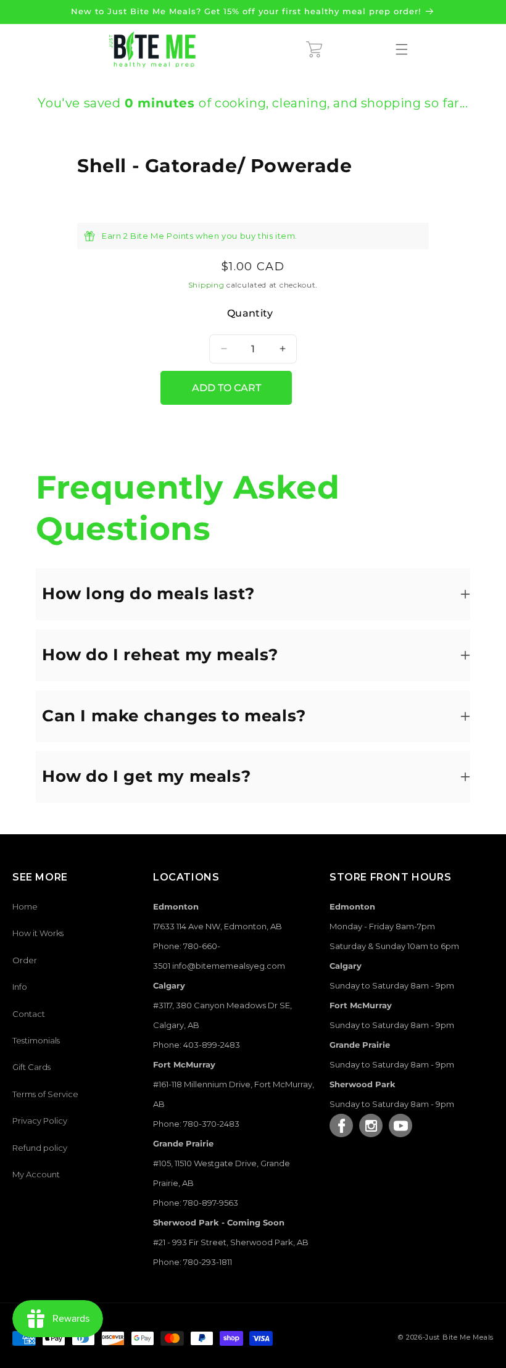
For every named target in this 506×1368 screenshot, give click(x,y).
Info (19, 987)
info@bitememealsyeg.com (228, 966)
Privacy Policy (39, 1120)
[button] (314, 49)
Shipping (206, 284)
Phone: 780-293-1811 (192, 1262)
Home (25, 906)
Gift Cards (31, 1067)
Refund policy (39, 1148)
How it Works (38, 933)
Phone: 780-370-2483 (196, 1124)
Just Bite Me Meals (459, 1337)
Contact (28, 1014)
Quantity (250, 313)
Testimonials (36, 1040)
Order (24, 960)
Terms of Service (45, 1094)
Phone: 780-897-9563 (195, 1203)
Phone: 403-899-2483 (196, 1045)
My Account (36, 1174)
